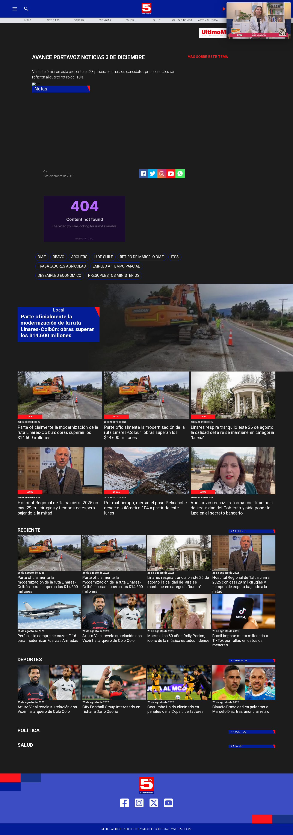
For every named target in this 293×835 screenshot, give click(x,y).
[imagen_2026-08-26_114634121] (60, 493)
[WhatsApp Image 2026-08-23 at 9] (146, 493)
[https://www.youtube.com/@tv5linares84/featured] (171, 174)
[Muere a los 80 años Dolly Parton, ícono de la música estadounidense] (179, 628)
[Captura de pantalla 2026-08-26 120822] (60, 418)
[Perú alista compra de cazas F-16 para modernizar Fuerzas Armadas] (49, 628)
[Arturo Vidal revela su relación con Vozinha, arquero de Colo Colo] (114, 628)
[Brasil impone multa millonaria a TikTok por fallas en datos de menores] (244, 628)
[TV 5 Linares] (26, 13)
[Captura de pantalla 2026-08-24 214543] (233, 493)
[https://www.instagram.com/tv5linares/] (162, 174)
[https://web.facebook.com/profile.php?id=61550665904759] (124, 816)
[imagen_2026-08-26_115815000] (233, 418)
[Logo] (146, 13)
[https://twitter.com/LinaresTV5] (154, 816)
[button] (41, 257)
